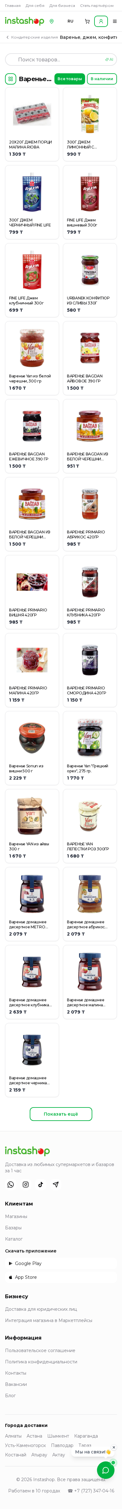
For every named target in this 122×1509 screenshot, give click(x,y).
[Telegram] (55, 1184)
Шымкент (58, 1436)
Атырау (39, 1455)
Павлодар (62, 1445)
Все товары (70, 78)
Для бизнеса (62, 5)
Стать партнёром (97, 5)
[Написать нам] (105, 1470)
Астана (34, 1436)
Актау (58, 1455)
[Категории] (10, 79)
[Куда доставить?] (51, 21)
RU (71, 21)
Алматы (13, 1436)
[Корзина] (87, 21)
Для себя (35, 5)
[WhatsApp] (10, 1184)
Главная (13, 5)
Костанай (15, 1455)
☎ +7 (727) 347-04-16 (91, 1491)
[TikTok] (40, 1184)
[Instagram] (25, 1184)
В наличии (102, 78)
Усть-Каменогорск (25, 1445)
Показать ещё (61, 1114)
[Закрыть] (114, 1447)
